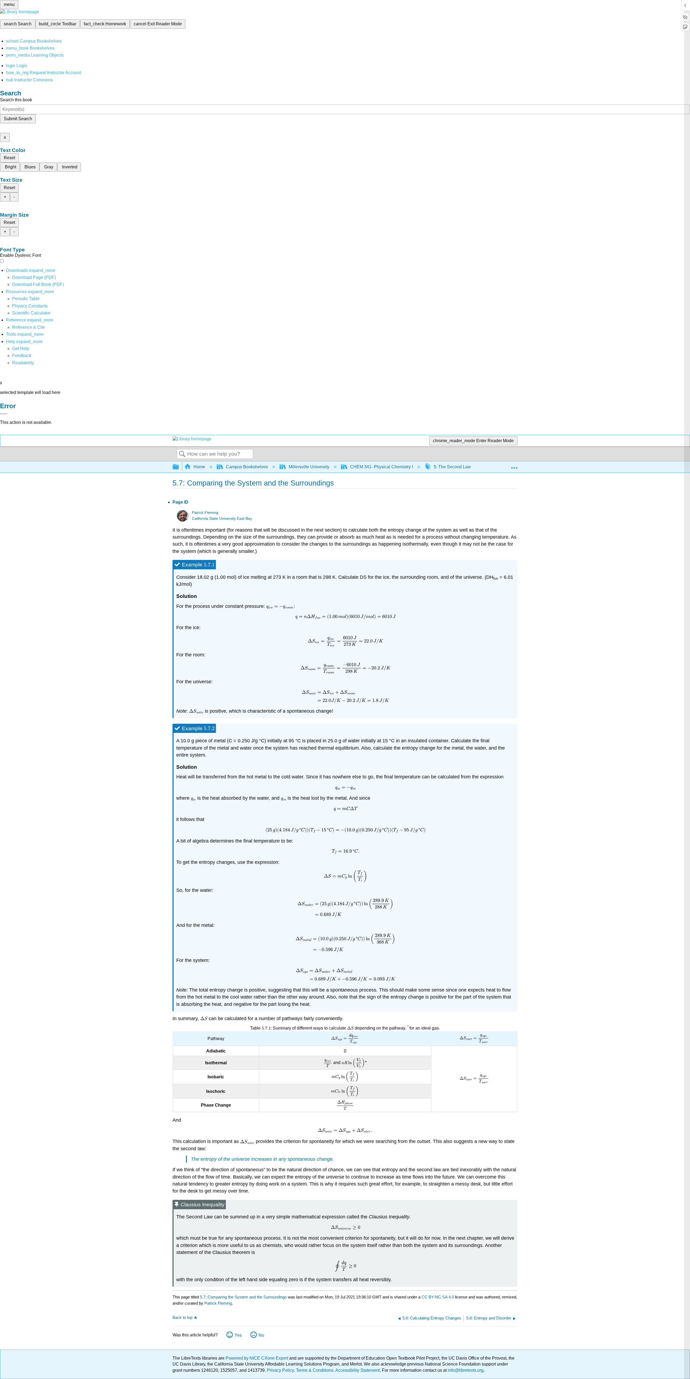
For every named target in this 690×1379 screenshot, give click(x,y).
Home (199, 467)
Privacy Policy (280, 1370)
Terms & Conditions (314, 1370)
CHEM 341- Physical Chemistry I (381, 467)
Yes (238, 1335)
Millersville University (309, 467)
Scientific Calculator (31, 313)
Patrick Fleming (205, 513)
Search (182, 454)
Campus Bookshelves (247, 467)
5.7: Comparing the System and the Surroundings (243, 1297)
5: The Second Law (452, 467)
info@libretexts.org (465, 1370)
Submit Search (18, 118)
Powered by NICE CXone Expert (257, 1358)
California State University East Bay (222, 519)
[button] (21, 355)
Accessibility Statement (357, 1370)
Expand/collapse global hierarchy (179, 467)
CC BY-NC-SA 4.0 (438, 1297)
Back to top (182, 1317)
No (261, 1335)
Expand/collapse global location (514, 465)
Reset (9, 157)
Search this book (16, 100)
